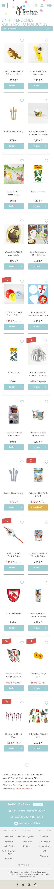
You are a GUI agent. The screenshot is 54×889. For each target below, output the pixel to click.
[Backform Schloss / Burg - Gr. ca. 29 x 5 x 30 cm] (38, 359)
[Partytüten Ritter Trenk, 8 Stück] (38, 479)
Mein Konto (9, 846)
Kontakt (9, 858)
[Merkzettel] (34, 5)
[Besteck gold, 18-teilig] (14, 118)
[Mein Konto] (41, 5)
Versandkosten (11, 874)
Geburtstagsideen (26, 836)
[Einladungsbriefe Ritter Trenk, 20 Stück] (38, 539)
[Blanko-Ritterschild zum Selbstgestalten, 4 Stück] (38, 298)
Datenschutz (45, 846)
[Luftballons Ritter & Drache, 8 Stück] (14, 298)
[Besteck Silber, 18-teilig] (14, 479)
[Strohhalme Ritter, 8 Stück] (14, 720)
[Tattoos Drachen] (38, 178)
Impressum (44, 841)
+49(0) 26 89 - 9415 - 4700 (29, 817)
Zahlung (9, 841)
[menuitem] (4, 5)
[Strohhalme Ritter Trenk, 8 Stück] (14, 539)
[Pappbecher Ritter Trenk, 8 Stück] (38, 419)
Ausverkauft (37, 507)
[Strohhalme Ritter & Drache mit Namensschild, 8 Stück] (38, 57)
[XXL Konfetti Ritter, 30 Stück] (38, 720)
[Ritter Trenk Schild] (14, 600)
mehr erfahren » (24, 788)
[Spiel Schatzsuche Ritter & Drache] (38, 238)
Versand (9, 836)
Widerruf (44, 856)
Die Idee (44, 836)
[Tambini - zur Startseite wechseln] (27, 10)
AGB (44, 851)
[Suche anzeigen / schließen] (27, 5)
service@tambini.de (29, 823)
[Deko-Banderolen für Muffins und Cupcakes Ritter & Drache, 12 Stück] (38, 118)
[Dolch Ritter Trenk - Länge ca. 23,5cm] (38, 600)
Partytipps (27, 841)
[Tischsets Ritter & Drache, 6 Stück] (14, 178)
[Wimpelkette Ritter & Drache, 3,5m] (14, 238)
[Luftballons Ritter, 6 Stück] (38, 660)
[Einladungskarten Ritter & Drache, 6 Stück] (14, 57)
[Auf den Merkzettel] (21, 40)
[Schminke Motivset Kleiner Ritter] (14, 419)
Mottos (26, 846)
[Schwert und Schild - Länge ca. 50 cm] (14, 660)
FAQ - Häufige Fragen (9, 852)
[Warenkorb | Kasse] (48, 5)
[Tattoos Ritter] (14, 359)
